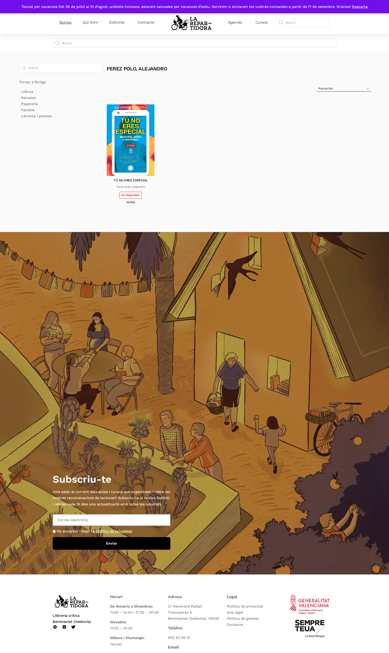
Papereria (29, 104)
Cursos (262, 22)
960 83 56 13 (179, 637)
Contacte (146, 22)
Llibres (27, 92)
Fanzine (27, 110)
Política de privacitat (245, 606)
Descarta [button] (360, 7)
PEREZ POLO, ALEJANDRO (131, 186)
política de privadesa (113, 531)
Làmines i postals (36, 116)
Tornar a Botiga (32, 82)
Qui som (90, 22)
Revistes (28, 98)
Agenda (235, 22)
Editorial (116, 22)
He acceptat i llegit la (94, 531)
